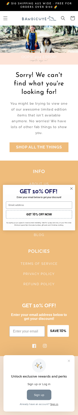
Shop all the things (39, 147)
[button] (5, 18)
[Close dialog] (71, 188)
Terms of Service (39, 264)
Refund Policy (39, 284)
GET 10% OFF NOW (39, 214)
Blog (39, 235)
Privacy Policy (39, 274)
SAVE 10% (58, 330)
